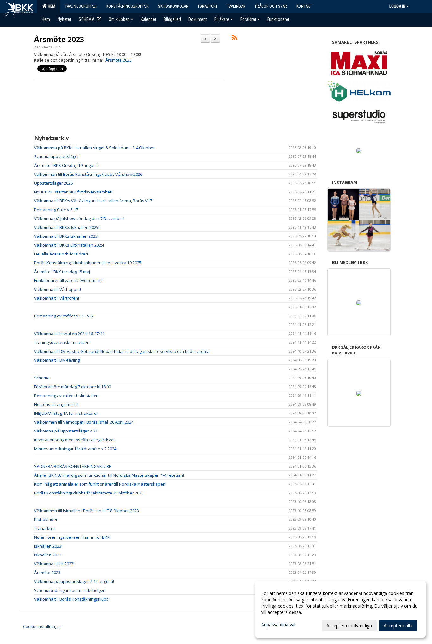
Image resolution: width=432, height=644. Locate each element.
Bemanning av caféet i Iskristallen (66, 395)
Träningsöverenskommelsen (61, 342)
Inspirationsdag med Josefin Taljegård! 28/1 (75, 440)
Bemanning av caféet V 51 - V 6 (63, 316)
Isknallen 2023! (48, 546)
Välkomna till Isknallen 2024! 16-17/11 (69, 333)
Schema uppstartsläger (56, 156)
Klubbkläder (46, 519)
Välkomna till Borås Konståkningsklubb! (72, 599)
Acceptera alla (398, 626)
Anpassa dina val (278, 625)
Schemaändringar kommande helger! (70, 590)
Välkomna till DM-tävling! (57, 360)
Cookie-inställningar (42, 626)
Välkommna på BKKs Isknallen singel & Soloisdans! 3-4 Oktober (94, 147)
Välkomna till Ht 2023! (54, 564)
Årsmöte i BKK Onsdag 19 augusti (66, 165)
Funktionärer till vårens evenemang (68, 280)
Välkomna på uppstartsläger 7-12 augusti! (74, 581)
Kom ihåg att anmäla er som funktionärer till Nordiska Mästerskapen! (100, 484)
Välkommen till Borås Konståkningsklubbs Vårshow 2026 (88, 174)
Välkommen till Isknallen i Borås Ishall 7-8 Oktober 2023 (86, 510)
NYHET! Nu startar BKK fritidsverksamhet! (73, 192)
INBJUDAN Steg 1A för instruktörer (66, 413)
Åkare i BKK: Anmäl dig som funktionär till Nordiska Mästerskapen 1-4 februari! (109, 475)
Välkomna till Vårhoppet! (57, 289)
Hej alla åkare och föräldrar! (61, 254)
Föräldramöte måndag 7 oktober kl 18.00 (72, 386)
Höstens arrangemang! (56, 404)
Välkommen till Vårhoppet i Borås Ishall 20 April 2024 (83, 422)
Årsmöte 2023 (59, 39)
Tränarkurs (45, 528)
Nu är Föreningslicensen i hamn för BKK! (72, 537)
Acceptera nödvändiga (349, 626)
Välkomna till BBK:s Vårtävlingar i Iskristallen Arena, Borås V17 (93, 201)
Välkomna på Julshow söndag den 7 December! (79, 218)
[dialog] (340, 609)
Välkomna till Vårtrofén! (56, 298)
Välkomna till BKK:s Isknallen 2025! (66, 227)
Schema (42, 378)
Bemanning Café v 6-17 (56, 209)
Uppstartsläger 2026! (54, 183)
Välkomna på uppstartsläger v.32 (65, 431)
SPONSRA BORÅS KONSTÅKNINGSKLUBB (73, 466)
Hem (50, 6)
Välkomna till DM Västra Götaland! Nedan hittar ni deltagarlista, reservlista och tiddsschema (122, 351)
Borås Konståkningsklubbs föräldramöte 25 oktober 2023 (89, 493)
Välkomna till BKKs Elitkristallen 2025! (69, 245)
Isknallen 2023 (47, 555)
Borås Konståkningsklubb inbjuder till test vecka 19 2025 (87, 263)
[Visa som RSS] (234, 39)
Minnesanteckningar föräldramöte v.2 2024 (75, 448)
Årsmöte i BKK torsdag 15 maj (62, 271)
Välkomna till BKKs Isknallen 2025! (66, 236)
